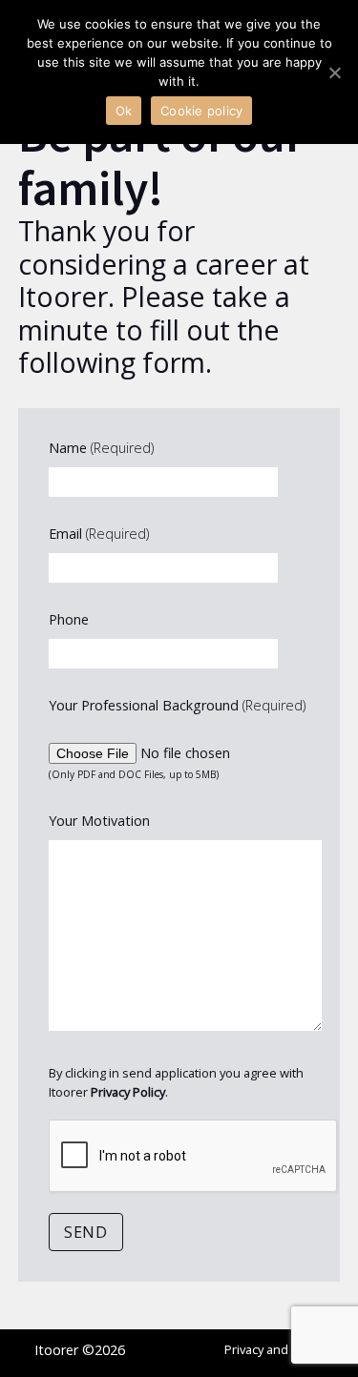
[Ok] (334, 72)
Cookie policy (201, 110)
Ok (124, 110)
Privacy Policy (128, 1091)
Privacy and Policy (274, 1349)
